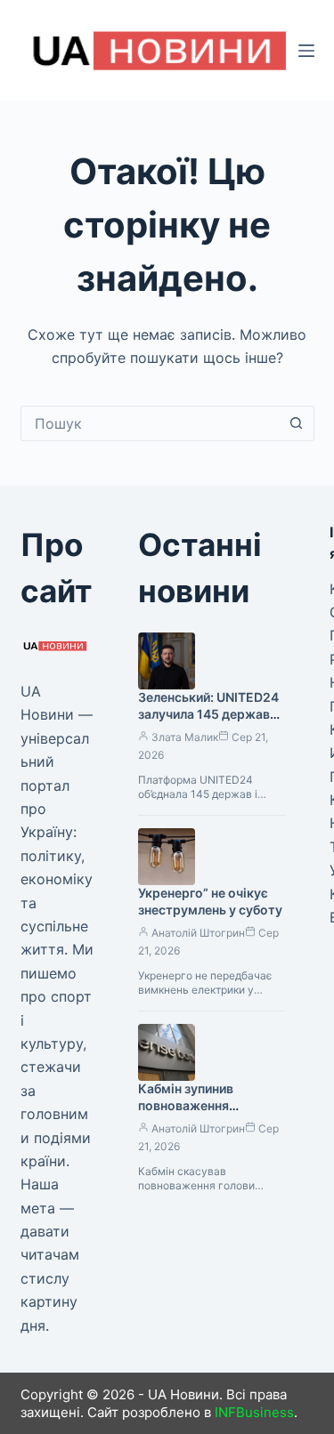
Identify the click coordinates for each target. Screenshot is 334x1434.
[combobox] (150, 423)
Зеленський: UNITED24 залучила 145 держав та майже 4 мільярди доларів (208, 722)
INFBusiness (254, 1412)
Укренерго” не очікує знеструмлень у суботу (210, 901)
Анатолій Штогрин (198, 932)
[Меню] (306, 51)
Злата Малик (184, 737)
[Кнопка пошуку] (297, 423)
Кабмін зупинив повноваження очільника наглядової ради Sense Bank (204, 1114)
